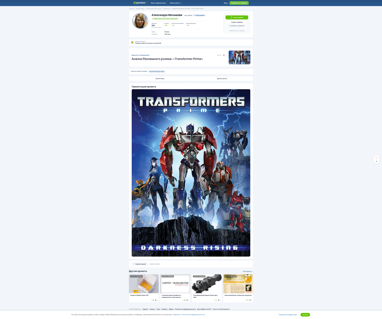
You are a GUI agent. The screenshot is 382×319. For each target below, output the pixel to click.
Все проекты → (248, 271)
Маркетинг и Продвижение (141, 55)
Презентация (160, 78)
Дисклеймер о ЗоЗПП (204, 309)
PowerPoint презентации (156, 71)
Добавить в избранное (237, 25)
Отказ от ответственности (220, 309)
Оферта (171, 309)
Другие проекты (138, 271)
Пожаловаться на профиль (237, 30)
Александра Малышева (167, 15)
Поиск (158, 309)
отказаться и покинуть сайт (288, 315)
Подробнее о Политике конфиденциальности (188, 315)
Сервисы (145, 309)
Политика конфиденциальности (185, 309)
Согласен (305, 315)
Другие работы (222, 78)
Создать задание (237, 22)
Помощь (152, 309)
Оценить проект (139, 264)
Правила (164, 309)
